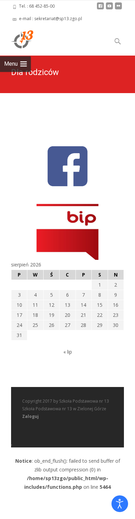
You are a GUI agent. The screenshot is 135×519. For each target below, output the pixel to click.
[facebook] (100, 8)
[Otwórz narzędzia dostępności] (119, 503)
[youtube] (109, 8)
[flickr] (118, 8)
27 (67, 325)
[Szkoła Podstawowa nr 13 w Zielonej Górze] (16, 39)
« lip (67, 351)
